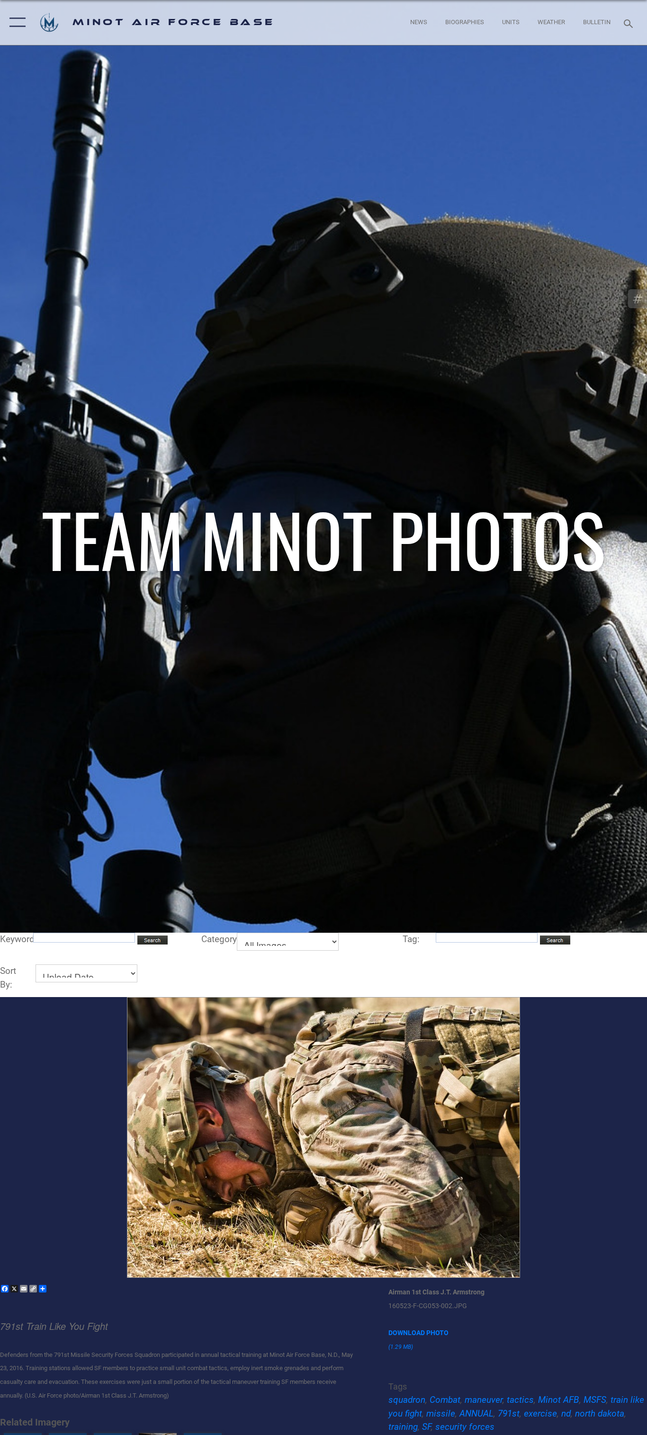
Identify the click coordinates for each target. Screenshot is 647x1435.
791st (509, 1413)
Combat (445, 1399)
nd (566, 1413)
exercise (540, 1413)
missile (440, 1413)
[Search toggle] (630, 22)
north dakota (599, 1413)
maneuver (484, 1399)
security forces (464, 1426)
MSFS (595, 1399)
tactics (520, 1399)
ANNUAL (476, 1413)
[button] (15, 22)
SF (426, 1426)
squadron (406, 1399)
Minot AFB (558, 1399)
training (403, 1426)
